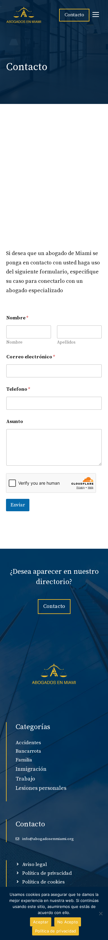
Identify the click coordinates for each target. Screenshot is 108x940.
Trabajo (25, 778)
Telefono (18, 389)
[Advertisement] (54, 191)
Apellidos (66, 342)
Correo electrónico (30, 357)
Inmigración (31, 769)
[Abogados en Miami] (24, 15)
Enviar (17, 505)
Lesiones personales (41, 788)
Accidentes (28, 742)
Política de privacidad (55, 931)
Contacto (74, 15)
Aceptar (40, 921)
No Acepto (67, 921)
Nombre (14, 342)
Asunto (14, 422)
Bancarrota (28, 751)
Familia (24, 760)
